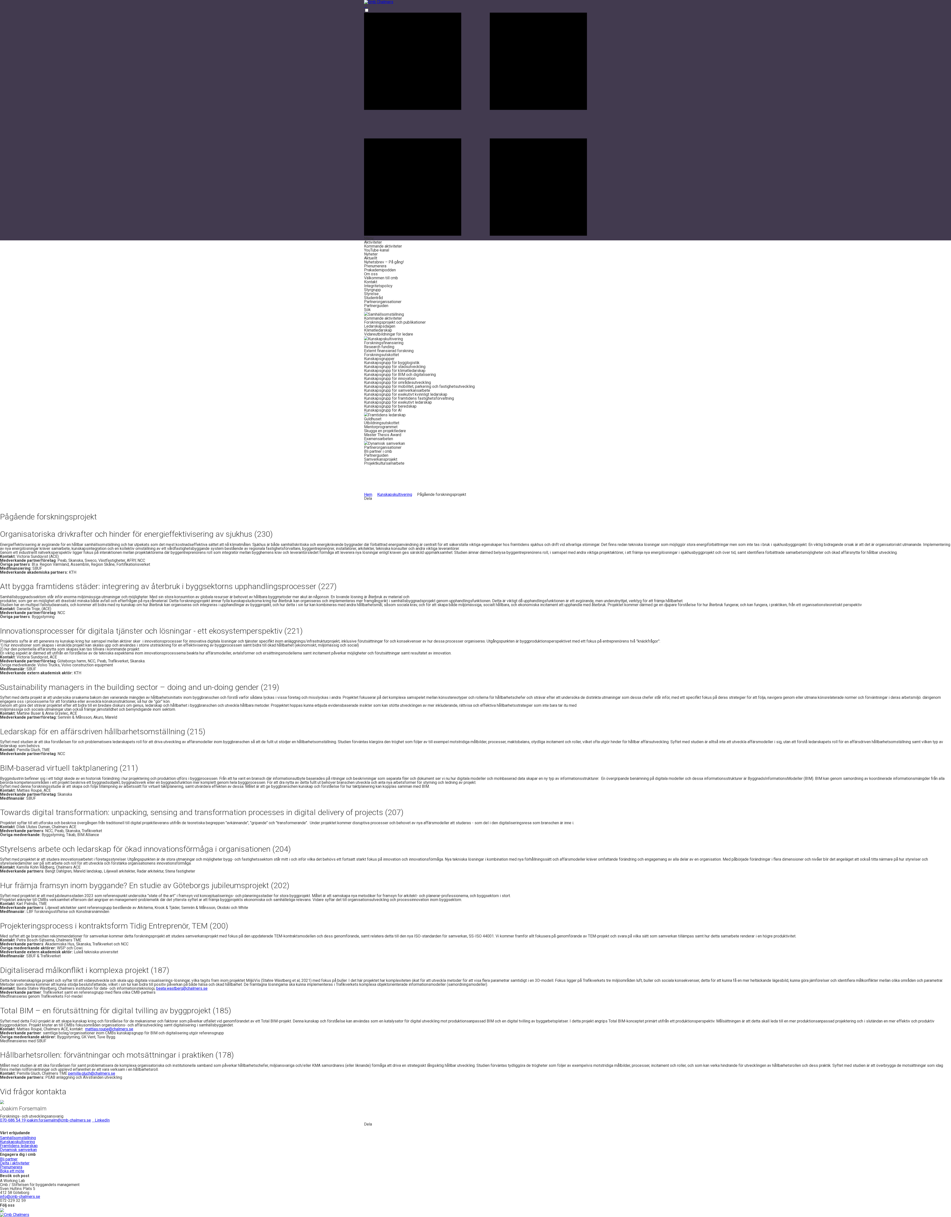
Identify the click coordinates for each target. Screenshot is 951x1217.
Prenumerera (375, 266)
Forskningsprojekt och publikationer (395, 322)
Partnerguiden (376, 305)
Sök (367, 309)
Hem (368, 494)
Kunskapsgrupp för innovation (390, 378)
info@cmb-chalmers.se (20, 1196)
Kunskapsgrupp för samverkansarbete (397, 390)
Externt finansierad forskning (389, 350)
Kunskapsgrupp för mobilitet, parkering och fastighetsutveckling (419, 386)
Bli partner (9, 1159)
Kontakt (370, 282)
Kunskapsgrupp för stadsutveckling (394, 366)
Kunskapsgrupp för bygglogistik (392, 362)
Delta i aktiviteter (14, 1163)
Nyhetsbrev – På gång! (384, 262)
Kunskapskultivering (394, 494)
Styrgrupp (372, 289)
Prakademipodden (380, 270)
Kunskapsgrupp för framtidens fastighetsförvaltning (409, 398)
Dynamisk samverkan (18, 1149)
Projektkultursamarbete (384, 463)
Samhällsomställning (18, 1137)
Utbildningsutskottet (381, 423)
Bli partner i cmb (378, 451)
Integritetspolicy (378, 285)
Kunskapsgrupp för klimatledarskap (394, 370)
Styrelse (371, 293)
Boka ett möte (12, 1171)
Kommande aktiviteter (383, 246)
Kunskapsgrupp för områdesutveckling (397, 382)
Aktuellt (370, 258)
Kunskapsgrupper (379, 358)
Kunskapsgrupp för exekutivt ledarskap (398, 402)
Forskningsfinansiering (383, 342)
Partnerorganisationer (382, 301)
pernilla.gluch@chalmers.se (91, 1073)
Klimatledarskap (378, 330)
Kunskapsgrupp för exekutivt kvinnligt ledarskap (405, 394)
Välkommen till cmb (381, 278)
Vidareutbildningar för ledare (388, 334)
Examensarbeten (378, 438)
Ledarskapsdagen (379, 326)
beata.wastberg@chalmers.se (182, 988)
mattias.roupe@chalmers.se (109, 1029)
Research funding (379, 346)
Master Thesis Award (382, 434)
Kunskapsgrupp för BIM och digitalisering (400, 374)
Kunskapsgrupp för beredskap (390, 406)
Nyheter (371, 254)
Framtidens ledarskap (19, 1145)
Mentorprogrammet (380, 427)
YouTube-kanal (376, 250)
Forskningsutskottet (381, 354)
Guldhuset (372, 419)
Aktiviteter (373, 242)
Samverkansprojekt (380, 459)
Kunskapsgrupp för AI (383, 410)
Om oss (371, 274)
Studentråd (373, 297)
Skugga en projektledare (385, 430)
